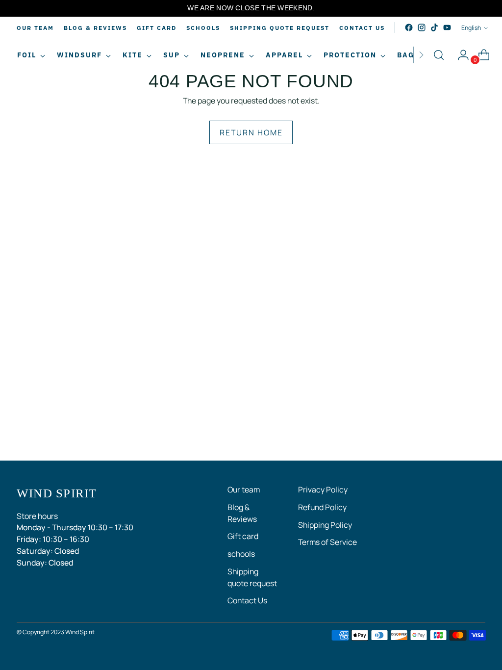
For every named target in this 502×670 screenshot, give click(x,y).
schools (241, 553)
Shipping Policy (325, 524)
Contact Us (247, 600)
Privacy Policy (323, 489)
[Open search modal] (439, 55)
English (471, 28)
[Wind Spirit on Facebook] (408, 27)
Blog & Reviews (242, 513)
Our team (243, 489)
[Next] (421, 55)
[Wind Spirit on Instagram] (421, 27)
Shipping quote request (252, 577)
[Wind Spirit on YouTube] (447, 27)
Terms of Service (327, 542)
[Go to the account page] (459, 55)
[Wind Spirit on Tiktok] (434, 27)
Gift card (242, 536)
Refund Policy (322, 507)
